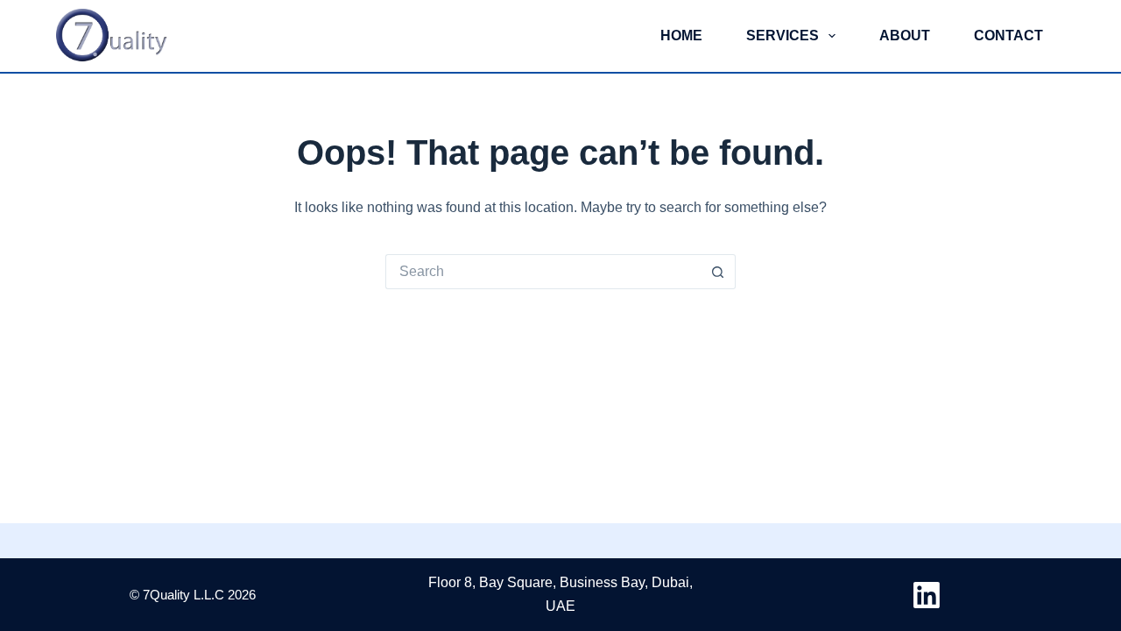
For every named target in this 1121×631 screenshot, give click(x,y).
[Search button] (718, 271)
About (904, 35)
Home (681, 35)
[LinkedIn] (926, 595)
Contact (1008, 35)
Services (782, 35)
